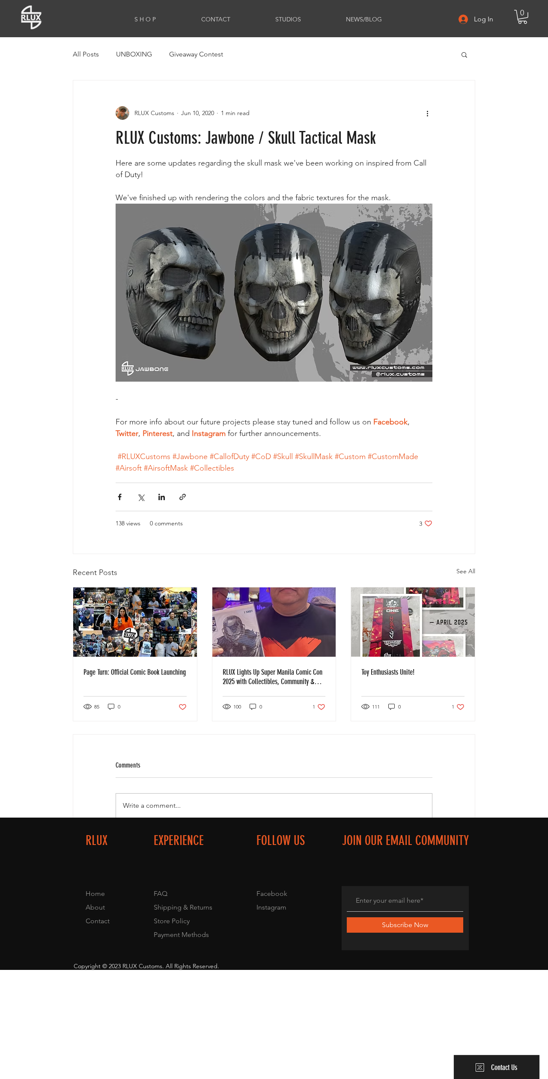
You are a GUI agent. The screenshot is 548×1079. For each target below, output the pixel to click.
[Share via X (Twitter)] (141, 497)
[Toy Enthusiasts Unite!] (413, 622)
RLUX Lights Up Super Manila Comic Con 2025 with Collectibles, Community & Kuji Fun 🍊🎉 (272, 676)
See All (465, 571)
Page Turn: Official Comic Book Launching (134, 672)
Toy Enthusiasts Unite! (387, 672)
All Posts (86, 54)
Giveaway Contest (196, 54)
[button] (522, 17)
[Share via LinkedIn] (162, 497)
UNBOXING (134, 54)
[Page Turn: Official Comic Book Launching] (135, 622)
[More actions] (427, 113)
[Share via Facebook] (120, 497)
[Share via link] (183, 497)
